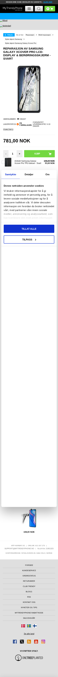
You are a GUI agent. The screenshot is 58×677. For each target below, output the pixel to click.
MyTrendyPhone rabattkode (29, 613)
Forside (29, 565)
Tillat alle (29, 228)
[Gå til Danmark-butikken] (23, 626)
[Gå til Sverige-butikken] (29, 626)
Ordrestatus (29, 576)
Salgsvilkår (29, 618)
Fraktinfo (8, 129)
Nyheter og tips (29, 607)
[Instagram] (43, 642)
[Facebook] (15, 642)
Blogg (29, 592)
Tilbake (10, 35)
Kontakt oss (29, 602)
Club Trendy (29, 586)
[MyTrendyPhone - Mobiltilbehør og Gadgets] (12, 8)
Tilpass (27, 239)
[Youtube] (36, 642)
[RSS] (29, 642)
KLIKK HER (48, 2)
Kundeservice (29, 570)
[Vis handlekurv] (49, 8)
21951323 (49, 548)
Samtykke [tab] (10, 174)
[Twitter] (22, 642)
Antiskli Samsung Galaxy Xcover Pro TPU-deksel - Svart (28, 162)
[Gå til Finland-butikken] (35, 626)
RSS (29, 597)
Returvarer (29, 581)
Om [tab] (47, 174)
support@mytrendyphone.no (19, 548)
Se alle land (29, 634)
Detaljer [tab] (29, 174)
